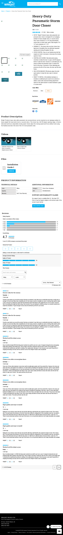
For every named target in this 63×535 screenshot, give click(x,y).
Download (11, 171)
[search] (60, 4)
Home (2, 11)
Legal (9, 532)
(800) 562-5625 (5, 525)
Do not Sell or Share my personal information (36, 532)
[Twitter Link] (36, 111)
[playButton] (8, 141)
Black (42, 90)
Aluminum (35, 90)
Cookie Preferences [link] (51, 532)
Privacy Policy (14, 532)
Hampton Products (10, 519)
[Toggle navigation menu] (2, 3)
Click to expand (26, 54)
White (48, 90)
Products (8, 11)
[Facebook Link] (33, 111)
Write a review (50, 32)
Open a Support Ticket (38, 205)
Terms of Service (22, 532)
